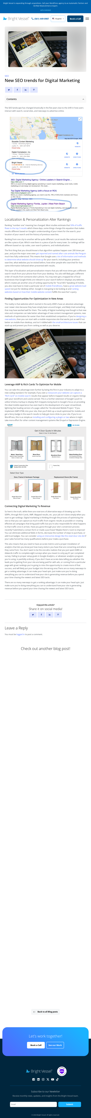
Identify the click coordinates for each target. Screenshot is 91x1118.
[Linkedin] (25, 90)
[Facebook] (17, 90)
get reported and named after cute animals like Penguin (61, 253)
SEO (7, 75)
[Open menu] (87, 18)
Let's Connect (45, 10)
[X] (9, 90)
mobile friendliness (53, 286)
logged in (20, 634)
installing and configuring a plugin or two (51, 417)
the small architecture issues (65, 322)
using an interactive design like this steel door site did (61, 536)
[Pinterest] (34, 90)
